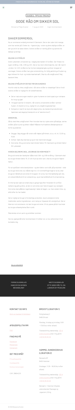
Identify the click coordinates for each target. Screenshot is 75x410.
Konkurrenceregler (17, 367)
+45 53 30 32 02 (45, 337)
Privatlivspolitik (15, 359)
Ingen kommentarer (54, 27)
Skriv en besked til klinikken (20, 314)
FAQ (11, 330)
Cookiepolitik (14, 363)
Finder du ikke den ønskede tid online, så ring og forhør (37, 2)
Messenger (14, 345)
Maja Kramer (23, 27)
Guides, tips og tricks (38, 15)
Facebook (13, 341)
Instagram (13, 348)
